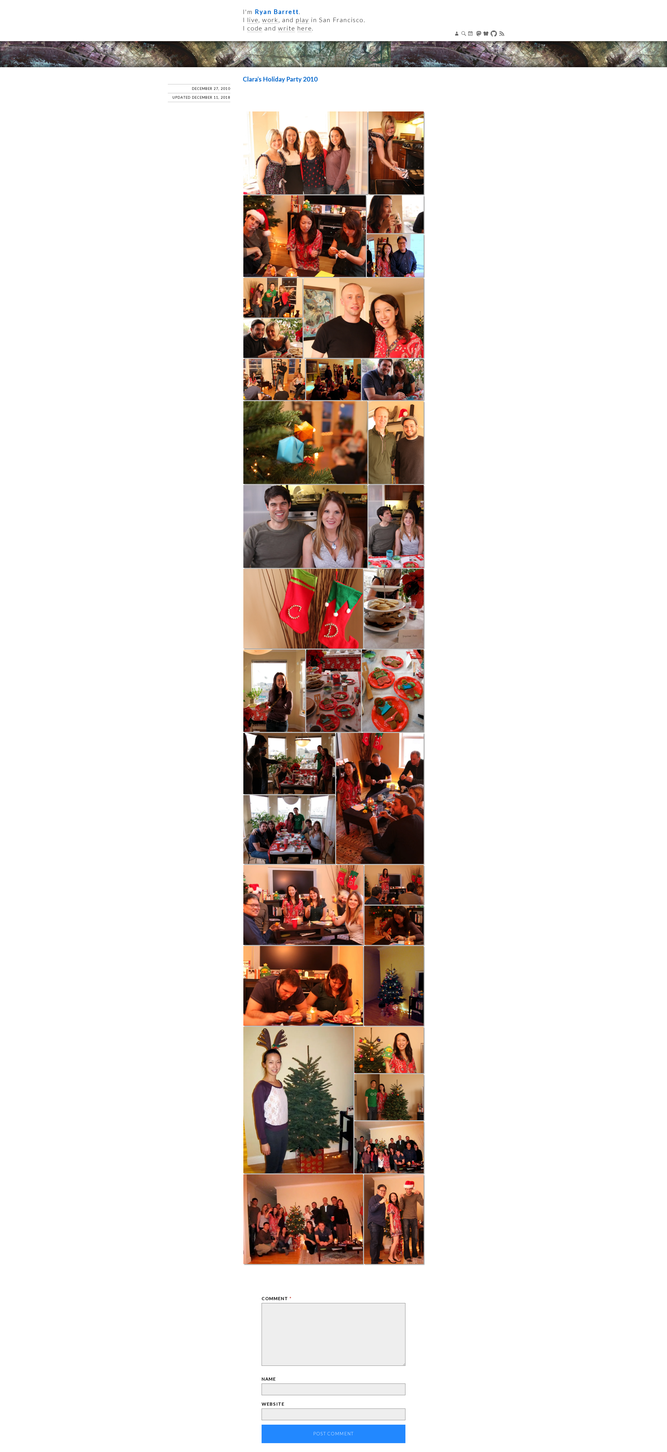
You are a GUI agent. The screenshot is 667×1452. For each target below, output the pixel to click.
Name (269, 1379)
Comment (277, 1298)
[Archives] (470, 33)
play (302, 19)
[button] (305, 153)
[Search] (464, 33)
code (255, 28)
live (253, 19)
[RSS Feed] (502, 33)
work (270, 19)
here (304, 28)
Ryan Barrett (277, 11)
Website (273, 1404)
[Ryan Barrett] (333, 54)
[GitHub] (495, 33)
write (286, 28)
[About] (457, 33)
